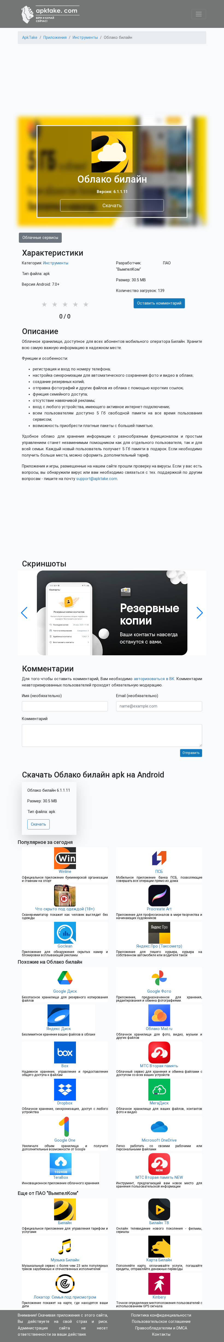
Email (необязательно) (137, 696)
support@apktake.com (96, 478)
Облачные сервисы (40, 237)
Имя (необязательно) (42, 696)
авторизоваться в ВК (154, 679)
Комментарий (35, 719)
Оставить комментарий (159, 303)
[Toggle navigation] (198, 14)
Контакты (161, 1334)
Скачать (112, 205)
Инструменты (55, 263)
